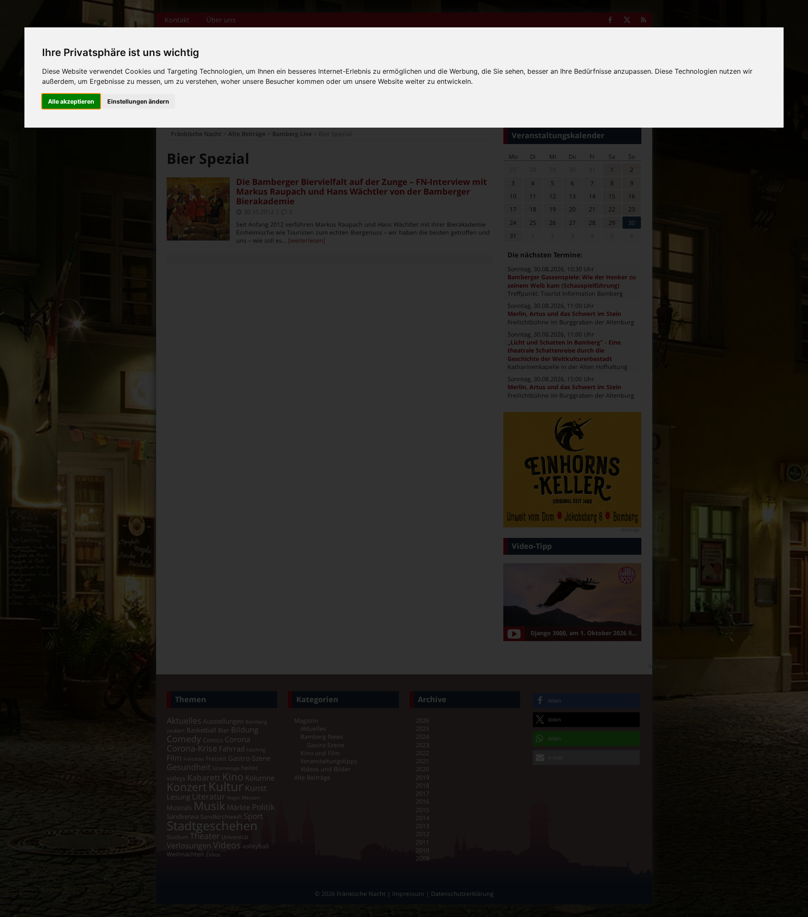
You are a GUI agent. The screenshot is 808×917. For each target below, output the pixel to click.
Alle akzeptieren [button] (71, 101)
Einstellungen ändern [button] (138, 101)
